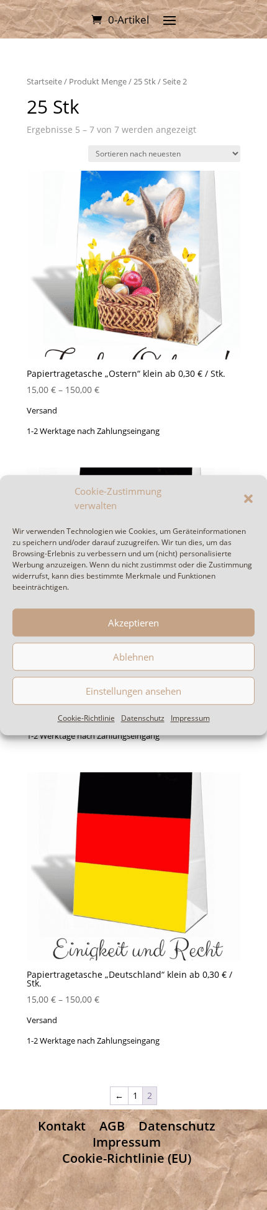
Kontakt (62, 1125)
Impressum (190, 718)
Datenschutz (143, 718)
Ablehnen (133, 657)
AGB (112, 1125)
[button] (248, 499)
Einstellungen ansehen (133, 691)
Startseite (44, 81)
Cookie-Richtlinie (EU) (126, 1158)
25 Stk (145, 81)
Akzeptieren (133, 622)
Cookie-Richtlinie (86, 718)
